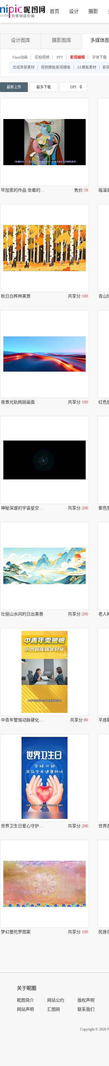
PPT (60, 57)
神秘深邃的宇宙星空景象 (23, 508)
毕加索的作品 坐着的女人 (23, 190)
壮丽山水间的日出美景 (22, 614)
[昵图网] (22, 11)
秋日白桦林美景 (16, 296)
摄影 (93, 11)
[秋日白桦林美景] (44, 248)
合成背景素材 (24, 67)
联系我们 (86, 1009)
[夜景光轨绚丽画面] (44, 354)
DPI (73, 87)
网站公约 (55, 1000)
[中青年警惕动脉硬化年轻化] (44, 672)
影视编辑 (77, 57)
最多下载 (43, 87)
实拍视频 (42, 57)
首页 (54, 11)
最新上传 (14, 87)
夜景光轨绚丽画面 (18, 402)
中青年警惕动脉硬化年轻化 (23, 720)
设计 (74, 11)
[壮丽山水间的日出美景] (44, 566)
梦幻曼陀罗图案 (16, 932)
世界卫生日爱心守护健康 (23, 826)
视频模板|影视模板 (56, 67)
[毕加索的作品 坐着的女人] (44, 142)
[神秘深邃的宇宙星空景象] (44, 460)
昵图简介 (25, 1000)
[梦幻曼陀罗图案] (44, 884)
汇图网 (53, 1009)
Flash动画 (20, 57)
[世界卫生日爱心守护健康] (44, 778)
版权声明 (86, 1000)
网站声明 (25, 1009)
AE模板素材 (86, 67)
